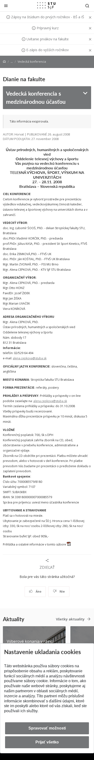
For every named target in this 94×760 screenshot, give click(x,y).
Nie (62, 591)
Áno (38, 591)
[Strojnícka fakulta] (46, 5)
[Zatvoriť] (6, 5)
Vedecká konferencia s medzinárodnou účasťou (36, 97)
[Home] (4, 62)
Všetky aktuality (70, 619)
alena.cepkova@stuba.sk (30, 358)
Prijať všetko (47, 742)
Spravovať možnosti (47, 728)
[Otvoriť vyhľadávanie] (87, 5)
